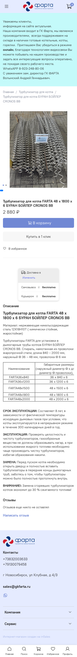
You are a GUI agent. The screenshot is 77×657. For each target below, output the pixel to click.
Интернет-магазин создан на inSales (26, 636)
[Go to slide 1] (3, 185)
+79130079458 (15, 564)
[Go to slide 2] (6, 185)
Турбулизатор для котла (36, 92)
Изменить (29, 277)
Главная (8, 92)
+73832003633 (15, 559)
